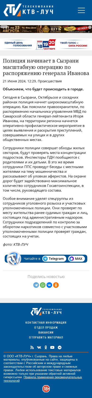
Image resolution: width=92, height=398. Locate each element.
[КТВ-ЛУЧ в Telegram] (60, 347)
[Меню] (81, 10)
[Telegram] (36, 285)
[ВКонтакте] (49, 285)
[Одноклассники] (56, 285)
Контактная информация (46, 323)
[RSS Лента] (32, 347)
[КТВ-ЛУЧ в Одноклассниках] (46, 347)
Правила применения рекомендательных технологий (43, 378)
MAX (78, 258)
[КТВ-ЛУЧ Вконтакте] (39, 347)
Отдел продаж (46, 328)
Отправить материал (46, 337)
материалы (11, 359)
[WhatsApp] (43, 285)
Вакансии (46, 332)
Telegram (56, 258)
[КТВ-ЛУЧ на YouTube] (52, 347)
